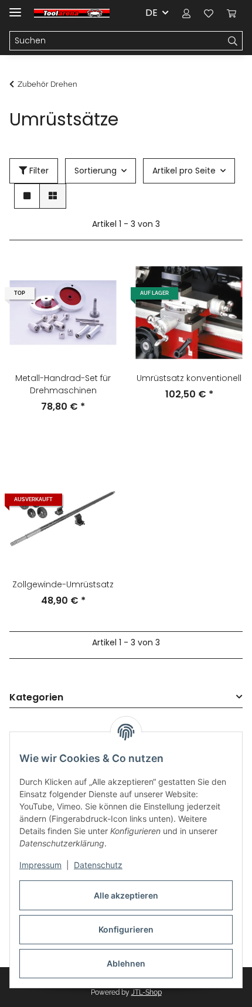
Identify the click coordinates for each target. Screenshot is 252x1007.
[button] (186, 13)
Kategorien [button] (36, 698)
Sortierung (95, 170)
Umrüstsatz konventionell (189, 378)
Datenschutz (98, 865)
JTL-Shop (146, 992)
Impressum (40, 865)
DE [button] (151, 12)
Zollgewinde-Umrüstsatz (63, 584)
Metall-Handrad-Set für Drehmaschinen (63, 384)
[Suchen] (233, 41)
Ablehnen (126, 963)
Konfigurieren (126, 929)
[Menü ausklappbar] (15, 7)
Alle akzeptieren (126, 895)
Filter (38, 170)
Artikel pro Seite (184, 170)
